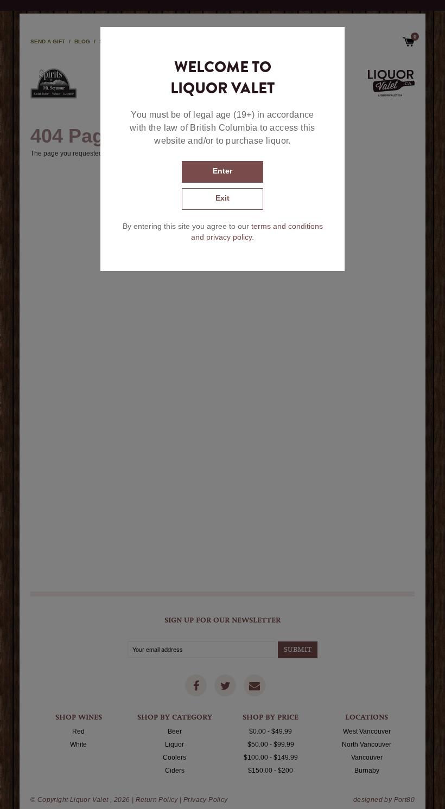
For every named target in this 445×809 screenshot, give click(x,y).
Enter (222, 170)
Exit (222, 198)
